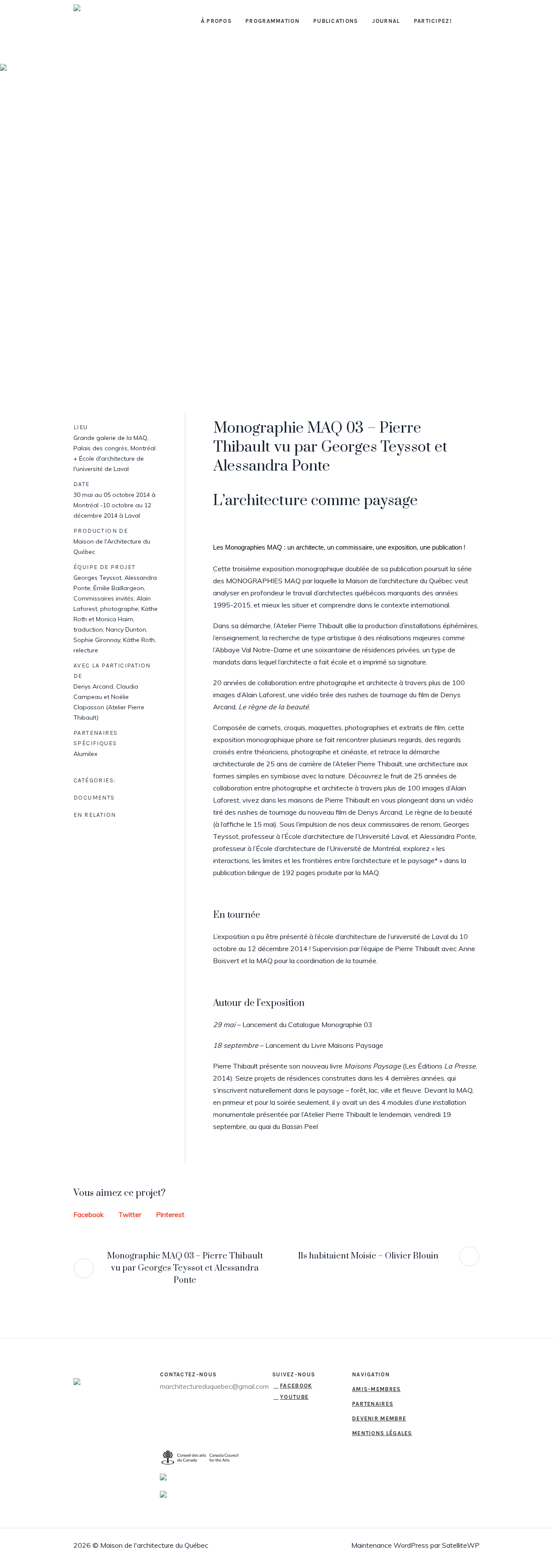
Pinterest (170, 1214)
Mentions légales (382, 1433)
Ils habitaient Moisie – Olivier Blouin (368, 1256)
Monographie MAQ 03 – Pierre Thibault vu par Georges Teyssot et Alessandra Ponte (185, 1268)
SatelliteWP (461, 1545)
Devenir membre (379, 1418)
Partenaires (372, 1404)
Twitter (129, 1214)
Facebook (88, 1214)
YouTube (294, 1397)
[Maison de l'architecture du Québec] (86, 1383)
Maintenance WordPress (390, 1545)
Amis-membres (376, 1389)
